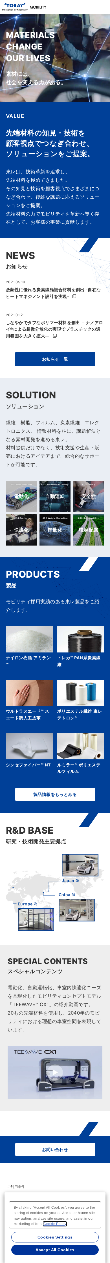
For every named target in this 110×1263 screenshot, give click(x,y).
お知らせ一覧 (55, 359)
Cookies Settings (55, 1237)
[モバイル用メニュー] (103, 7)
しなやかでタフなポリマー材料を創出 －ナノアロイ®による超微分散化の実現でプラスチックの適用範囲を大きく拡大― (54, 329)
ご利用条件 (16, 1187)
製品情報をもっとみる (55, 794)
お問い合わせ (55, 1149)
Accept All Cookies (55, 1250)
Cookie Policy (54, 1224)
